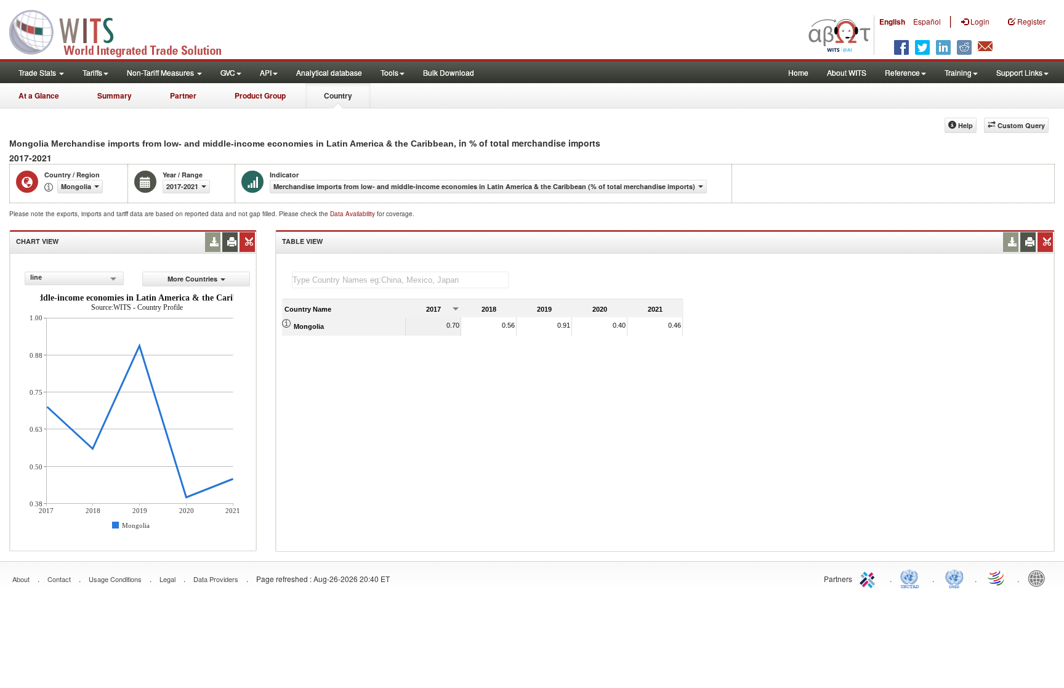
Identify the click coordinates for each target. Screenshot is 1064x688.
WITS (123, 31)
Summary (114, 95)
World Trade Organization (997, 577)
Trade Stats (38, 72)
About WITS (846, 72)
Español (927, 21)
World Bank (1039, 577)
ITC (869, 577)
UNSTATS (954, 577)
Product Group (260, 95)
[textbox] (400, 280)
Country (338, 95)
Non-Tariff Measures (161, 72)
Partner (183, 95)
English (892, 21)
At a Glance (38, 95)
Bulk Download (448, 72)
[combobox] (74, 278)
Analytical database (329, 72)
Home (798, 72)
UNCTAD (912, 577)
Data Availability (353, 213)
